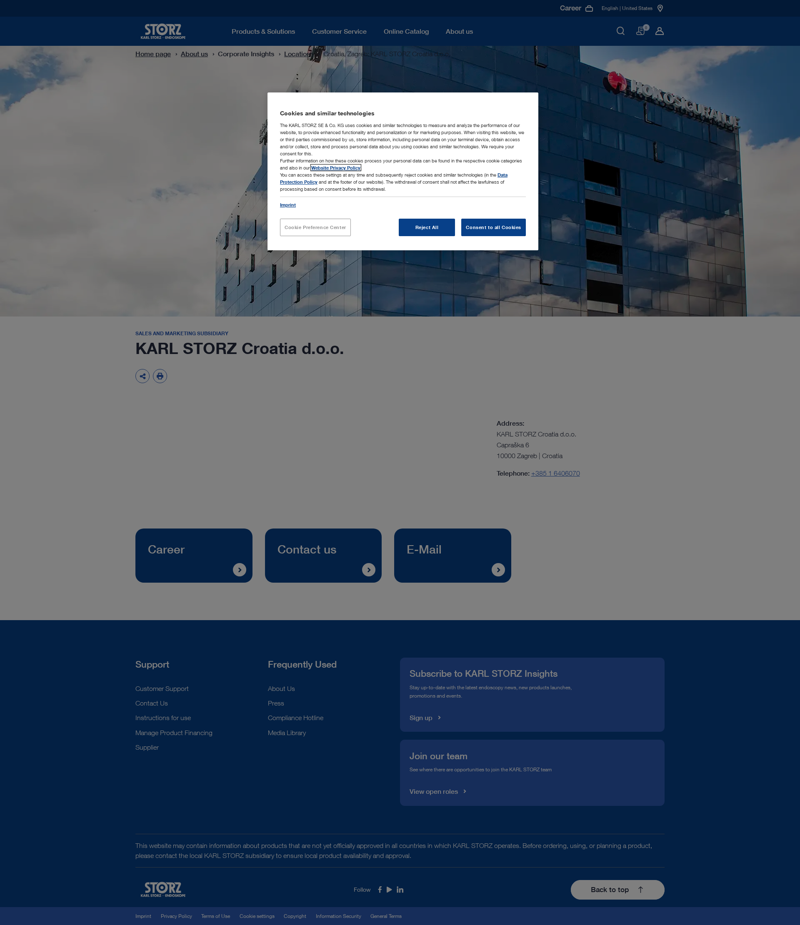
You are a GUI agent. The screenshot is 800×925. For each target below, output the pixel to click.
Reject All (427, 227)
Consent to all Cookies (493, 227)
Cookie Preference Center (315, 227)
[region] (403, 171)
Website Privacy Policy (335, 167)
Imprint (288, 204)
